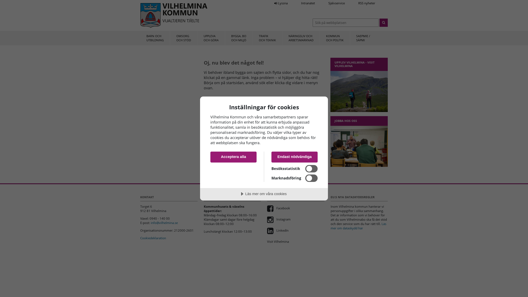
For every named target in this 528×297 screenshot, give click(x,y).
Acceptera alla (233, 157)
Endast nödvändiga (294, 157)
